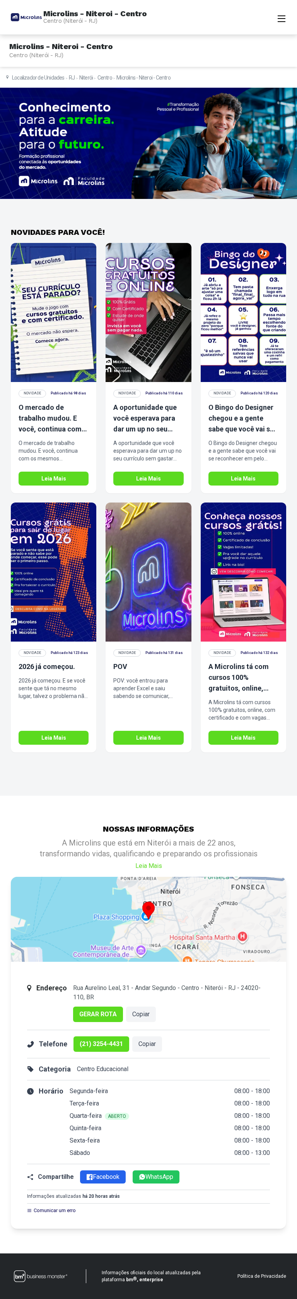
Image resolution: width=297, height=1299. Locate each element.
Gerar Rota (98, 1014)
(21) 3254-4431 (101, 1044)
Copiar (141, 1014)
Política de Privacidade (261, 1276)
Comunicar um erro (55, 1210)
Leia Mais (53, 478)
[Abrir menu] (281, 17)
